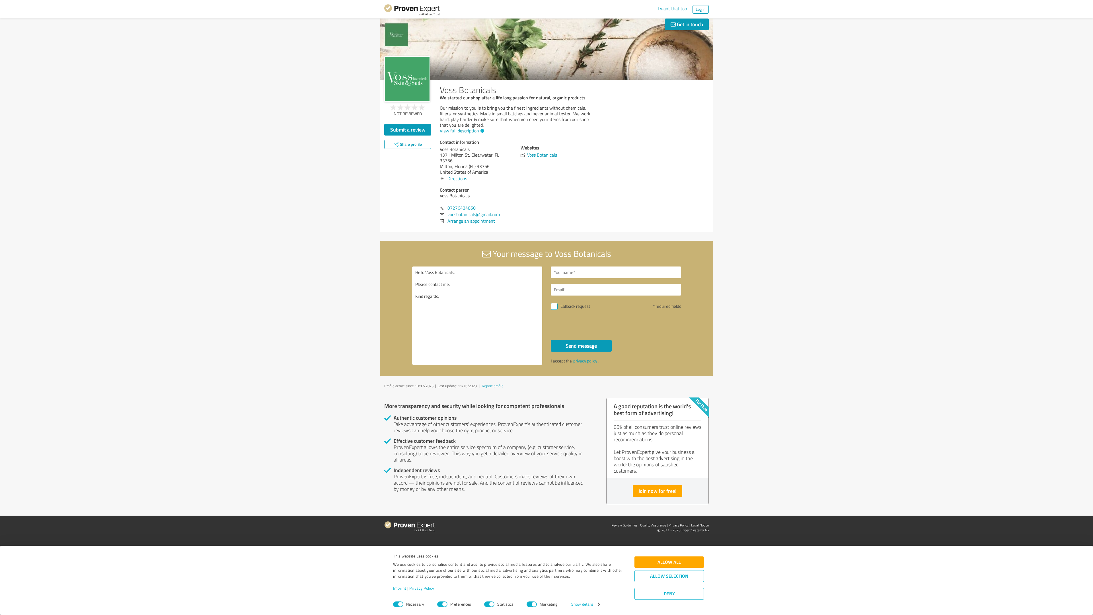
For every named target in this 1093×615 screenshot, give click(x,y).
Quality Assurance (653, 525)
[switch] (442, 604)
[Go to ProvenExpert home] (412, 10)
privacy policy (585, 361)
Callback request (575, 306)
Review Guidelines (624, 525)
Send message (581, 345)
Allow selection (669, 576)
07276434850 (461, 208)
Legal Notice (700, 525)
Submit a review (408, 129)
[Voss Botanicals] (407, 79)
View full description (459, 131)
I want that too (672, 8)
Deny (669, 594)
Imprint (399, 588)
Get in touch (689, 24)
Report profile (493, 385)
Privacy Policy (421, 588)
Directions (457, 178)
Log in (701, 9)
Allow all (669, 562)
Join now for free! (657, 491)
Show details (582, 604)
